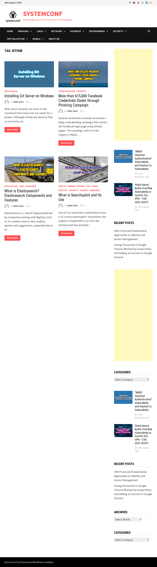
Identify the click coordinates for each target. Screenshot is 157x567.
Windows (23, 31)
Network (56, 31)
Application (10, 91)
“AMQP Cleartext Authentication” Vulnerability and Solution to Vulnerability (143, 160)
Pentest (62, 190)
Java (21, 186)
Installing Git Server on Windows (29, 96)
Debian (71, 186)
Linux (40, 31)
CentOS (62, 186)
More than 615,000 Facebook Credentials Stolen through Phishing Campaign (80, 100)
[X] (139, 2)
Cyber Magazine (66, 91)
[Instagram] (143, 2)
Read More (12, 129)
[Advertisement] (133, 95)
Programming (97, 31)
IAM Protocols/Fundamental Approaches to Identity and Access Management (130, 235)
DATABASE (75, 31)
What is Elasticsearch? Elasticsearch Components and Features (28, 195)
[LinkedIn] (147, 2)
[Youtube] (134, 2)
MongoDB (30, 186)
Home (10, 31)
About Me (54, 38)
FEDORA (80, 186)
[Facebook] (130, 2)
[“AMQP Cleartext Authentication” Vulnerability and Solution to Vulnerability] (123, 152)
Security (118, 31)
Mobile (36, 38)
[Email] (151, 2)
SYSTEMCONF (42, 13)
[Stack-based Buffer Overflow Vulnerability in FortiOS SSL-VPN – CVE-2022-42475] (123, 185)
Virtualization (16, 38)
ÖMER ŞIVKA (18, 102)
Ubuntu (84, 190)
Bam (50, 562)
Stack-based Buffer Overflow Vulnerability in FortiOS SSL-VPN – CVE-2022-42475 (143, 193)
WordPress (38, 562)
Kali (88, 186)
